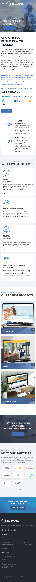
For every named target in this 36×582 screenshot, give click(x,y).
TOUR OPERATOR (9, 28)
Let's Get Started (18, 507)
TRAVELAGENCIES (7, 237)
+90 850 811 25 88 (9, 556)
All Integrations (6, 110)
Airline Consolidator (8, 544)
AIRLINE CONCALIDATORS (14, 209)
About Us (5, 540)
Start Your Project (18, 434)
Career (20, 540)
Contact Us (5, 542)
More (3, 104)
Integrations (21, 537)
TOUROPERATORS (8, 181)
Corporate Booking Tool (25, 547)
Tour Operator (22, 542)
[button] (33, 29)
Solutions (5, 537)
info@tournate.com (10, 560)
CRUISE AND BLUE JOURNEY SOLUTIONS (14, 266)
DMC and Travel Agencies (25, 544)
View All (18, 489)
